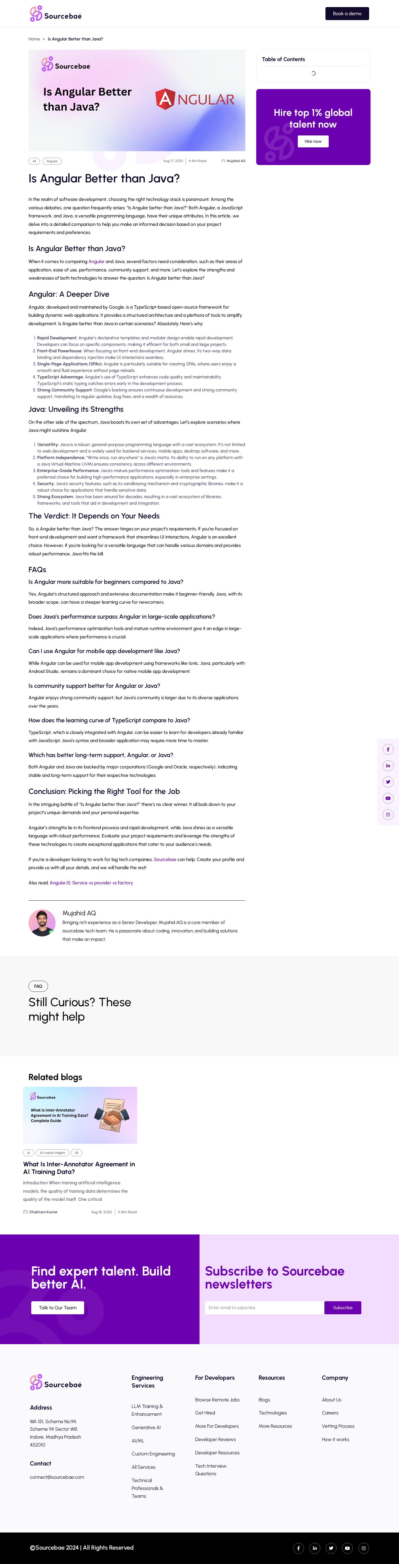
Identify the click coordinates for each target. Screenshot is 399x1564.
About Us (331, 1400)
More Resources (275, 1426)
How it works (335, 1439)
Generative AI (146, 1427)
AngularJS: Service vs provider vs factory (91, 882)
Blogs (264, 1400)
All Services (144, 1467)
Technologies (273, 1413)
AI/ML (138, 1441)
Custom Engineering (153, 1454)
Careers (330, 1413)
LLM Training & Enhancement (147, 1410)
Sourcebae (166, 859)
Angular (52, 161)
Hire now (313, 141)
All (34, 161)
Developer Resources (217, 1453)
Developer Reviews (215, 1439)
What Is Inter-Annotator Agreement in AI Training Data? (79, 1168)
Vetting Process (338, 1426)
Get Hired (205, 1413)
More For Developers (217, 1426)
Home (34, 39)
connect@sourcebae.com (57, 1477)
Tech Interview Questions (211, 1470)
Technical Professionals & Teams (147, 1488)
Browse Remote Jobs (217, 1400)
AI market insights (52, 1153)
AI (28, 1153)
